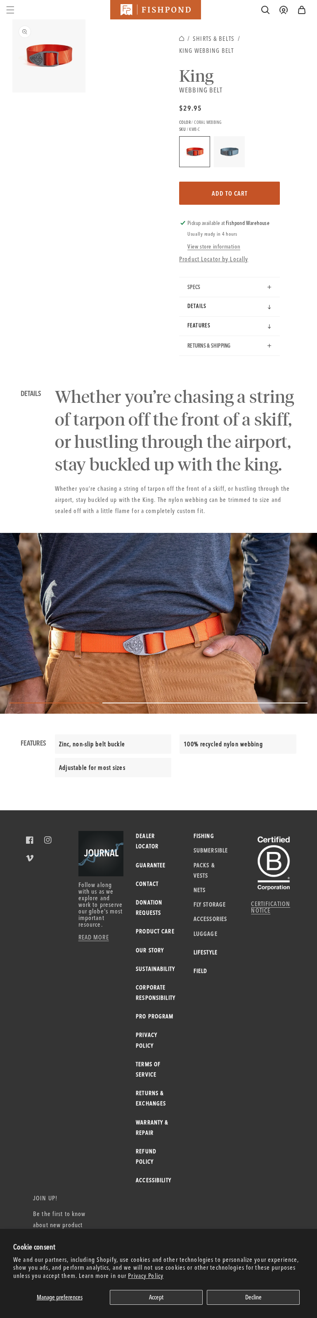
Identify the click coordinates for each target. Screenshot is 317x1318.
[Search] (265, 10)
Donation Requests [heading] (149, 907)
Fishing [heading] (204, 836)
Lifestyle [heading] (206, 952)
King (196, 75)
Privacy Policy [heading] (146, 1040)
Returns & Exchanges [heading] (151, 1098)
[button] (302, 10)
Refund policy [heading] (146, 1156)
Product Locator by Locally (213, 259)
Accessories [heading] (210, 919)
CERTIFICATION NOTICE (270, 907)
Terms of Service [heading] (148, 1069)
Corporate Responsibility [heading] (155, 992)
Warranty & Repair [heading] (152, 1127)
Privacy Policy (145, 1276)
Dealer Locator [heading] (147, 841)
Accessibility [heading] (153, 1180)
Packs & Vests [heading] (204, 870)
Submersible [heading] (210, 850)
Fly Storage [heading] (210, 904)
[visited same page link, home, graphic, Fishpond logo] (155, 9)
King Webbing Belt (206, 50)
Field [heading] (201, 971)
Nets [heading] (200, 890)
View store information (213, 246)
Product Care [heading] (155, 931)
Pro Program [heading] (154, 1016)
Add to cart (230, 193)
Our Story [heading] (150, 950)
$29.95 (190, 108)
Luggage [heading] (206, 933)
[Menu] (10, 10)
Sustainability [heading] (155, 969)
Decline (253, 1297)
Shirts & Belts (213, 39)
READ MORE (93, 937)
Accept (156, 1297)
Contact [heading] (147, 883)
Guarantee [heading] (151, 865)
